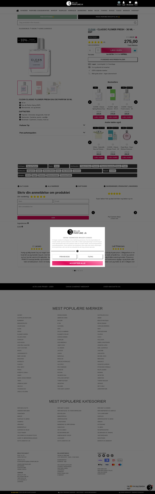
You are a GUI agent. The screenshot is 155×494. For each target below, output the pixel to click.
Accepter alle (77, 263)
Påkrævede (64, 257)
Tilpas (90, 257)
